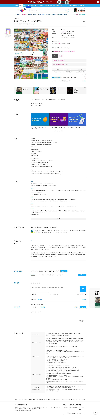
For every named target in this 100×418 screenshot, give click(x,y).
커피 (61, 5)
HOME (16, 5)
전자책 (24, 5)
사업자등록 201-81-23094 (27, 407)
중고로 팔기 (73, 77)
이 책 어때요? (82, 274)
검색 (66, 10)
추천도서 (54, 14)
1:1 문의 (68, 409)
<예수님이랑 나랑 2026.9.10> (74, 230)
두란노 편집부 (17, 24)
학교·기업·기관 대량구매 (80, 399)
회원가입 (70, 5)
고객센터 (79, 5)
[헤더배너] (79, 10)
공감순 (75, 307)
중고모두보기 (82, 74)
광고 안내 (73, 399)
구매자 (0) (33, 299)
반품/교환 (68, 333)
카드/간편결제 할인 (56, 47)
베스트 (34, 14)
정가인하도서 (48, 14)
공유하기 (84, 21)
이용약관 (25, 399)
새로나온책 (39, 14)
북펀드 (65, 14)
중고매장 (47, 5)
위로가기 (95, 412)
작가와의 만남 (60, 14)
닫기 (98, 2)
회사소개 (16, 399)
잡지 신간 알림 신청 (56, 77)
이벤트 (43, 14)
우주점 (51, 5)
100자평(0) (63, 43)
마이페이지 (75, 5)
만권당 (28, 5)
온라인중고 (42, 5)
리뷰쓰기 (83, 307)
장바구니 (83, 5)
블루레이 (57, 5)
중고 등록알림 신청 (80, 71)
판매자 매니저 (58, 399)
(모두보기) (65, 232)
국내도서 (20, 5)
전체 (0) (40, 299)
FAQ (80, 409)
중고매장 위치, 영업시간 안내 (75, 413)
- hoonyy (54, 185)
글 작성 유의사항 (81, 294)
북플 (74, 14)
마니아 (32, 274)
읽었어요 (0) (59, 274)
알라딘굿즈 (37, 5)
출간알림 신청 (69, 71)
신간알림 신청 (39, 103)
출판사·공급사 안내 (66, 399)
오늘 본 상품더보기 (81, 321)
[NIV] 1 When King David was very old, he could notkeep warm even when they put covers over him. (43, 183)
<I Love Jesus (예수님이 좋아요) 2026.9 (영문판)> (56, 230)
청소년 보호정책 (39, 399)
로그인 (68, 5)
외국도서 (32, 5)
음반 (54, 5)
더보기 (61, 173)
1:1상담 (63, 333)
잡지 (37, 105)
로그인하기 (64, 271)
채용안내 (21, 399)
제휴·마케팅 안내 (51, 399)
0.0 (60, 43)
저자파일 (46, 227)
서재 (77, 14)
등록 (83, 288)
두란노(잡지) (26, 24)
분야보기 (18, 14)
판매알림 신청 (57, 71)
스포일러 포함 (55, 294)
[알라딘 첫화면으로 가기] (22, 10)
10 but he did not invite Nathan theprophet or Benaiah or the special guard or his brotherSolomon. (53, 205)
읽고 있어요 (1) (50, 274)
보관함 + (61, 56)
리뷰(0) (68, 43)
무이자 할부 (66, 47)
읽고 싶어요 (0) (40, 274)
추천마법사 (29, 14)
